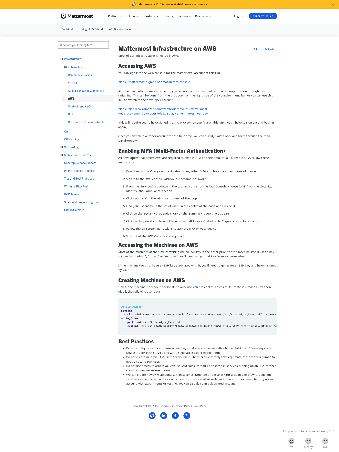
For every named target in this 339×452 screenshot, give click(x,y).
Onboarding (71, 147)
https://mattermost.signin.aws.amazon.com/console (154, 82)
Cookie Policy (199, 405)
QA (66, 131)
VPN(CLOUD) (76, 83)
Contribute (68, 29)
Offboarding (71, 139)
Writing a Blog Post (76, 186)
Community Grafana (80, 75)
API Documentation (120, 29)
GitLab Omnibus (74, 210)
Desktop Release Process (80, 163)
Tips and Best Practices (79, 178)
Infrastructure (72, 59)
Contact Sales (263, 16)
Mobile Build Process (77, 155)
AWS (71, 98)
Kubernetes (74, 67)
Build (71, 114)
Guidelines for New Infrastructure (87, 122)
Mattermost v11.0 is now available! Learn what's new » (173, 4)
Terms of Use (167, 405)
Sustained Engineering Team (82, 202)
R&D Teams (71, 194)
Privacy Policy (183, 405)
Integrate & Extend (92, 29)
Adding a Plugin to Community (86, 90)
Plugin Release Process (79, 170)
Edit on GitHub (263, 49)
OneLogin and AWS (79, 106)
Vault (126, 270)
